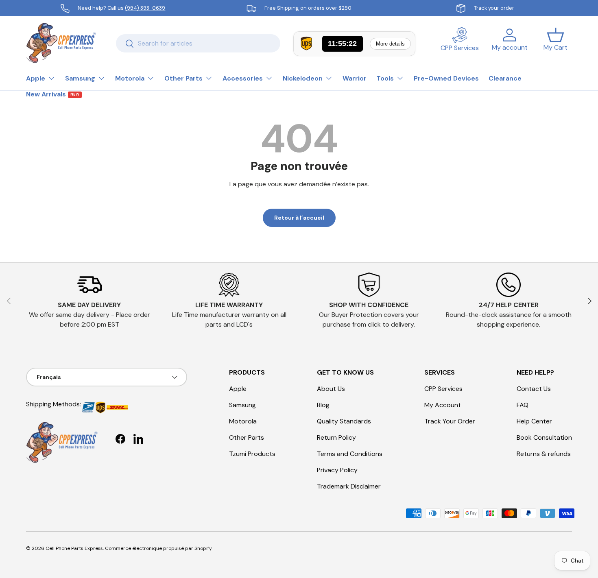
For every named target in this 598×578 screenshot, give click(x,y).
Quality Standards (344, 421)
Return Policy (336, 437)
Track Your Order (449, 421)
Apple (35, 78)
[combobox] (198, 43)
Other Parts (183, 78)
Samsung (80, 78)
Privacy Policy (337, 470)
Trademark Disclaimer (349, 486)
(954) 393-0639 (145, 7)
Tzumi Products (252, 453)
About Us (331, 388)
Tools (385, 78)
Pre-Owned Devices (446, 78)
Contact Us (534, 388)
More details (390, 44)
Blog (323, 405)
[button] (555, 43)
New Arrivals (52, 94)
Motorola (129, 78)
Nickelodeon (303, 78)
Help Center (534, 421)
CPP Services (443, 388)
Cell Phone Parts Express (74, 548)
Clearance (505, 78)
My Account (442, 405)
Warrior (355, 78)
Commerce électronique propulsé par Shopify (158, 548)
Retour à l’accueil (299, 217)
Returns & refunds (544, 453)
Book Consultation (544, 437)
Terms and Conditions (349, 453)
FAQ (522, 405)
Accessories (243, 78)
